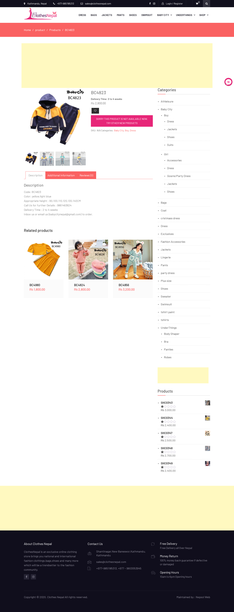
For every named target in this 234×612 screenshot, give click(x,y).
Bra (166, 341)
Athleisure (167, 101)
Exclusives (167, 234)
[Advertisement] (117, 65)
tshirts (165, 320)
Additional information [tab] (61, 175)
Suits (170, 144)
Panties (168, 349)
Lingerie (166, 257)
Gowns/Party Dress (179, 176)
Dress (82, 15)
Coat (164, 210)
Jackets (107, 15)
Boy (127, 130)
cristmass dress (170, 218)
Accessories (174, 160)
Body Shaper (171, 333)
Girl (166, 154)
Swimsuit (146, 15)
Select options (43, 259)
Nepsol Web (203, 597)
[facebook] (26, 576)
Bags (94, 15)
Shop (202, 15)
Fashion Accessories (173, 241)
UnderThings (184, 15)
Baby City (163, 15)
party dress (168, 273)
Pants (120, 15)
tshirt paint (168, 312)
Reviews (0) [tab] (86, 175)
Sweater (166, 296)
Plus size (166, 280)
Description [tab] (35, 175)
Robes (167, 357)
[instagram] (33, 576)
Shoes (133, 15)
